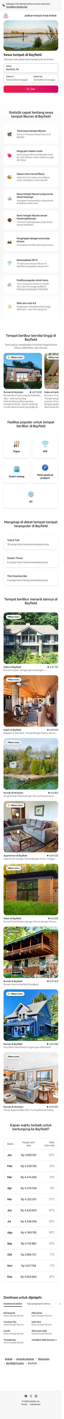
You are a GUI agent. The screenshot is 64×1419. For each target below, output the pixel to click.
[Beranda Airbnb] (6, 15)
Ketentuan (35, 1404)
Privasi (24, 1404)
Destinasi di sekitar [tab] (13, 1303)
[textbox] (17, 80)
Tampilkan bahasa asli (16, 7)
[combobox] (31, 69)
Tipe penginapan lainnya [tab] (38, 1303)
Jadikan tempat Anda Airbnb (40, 15)
